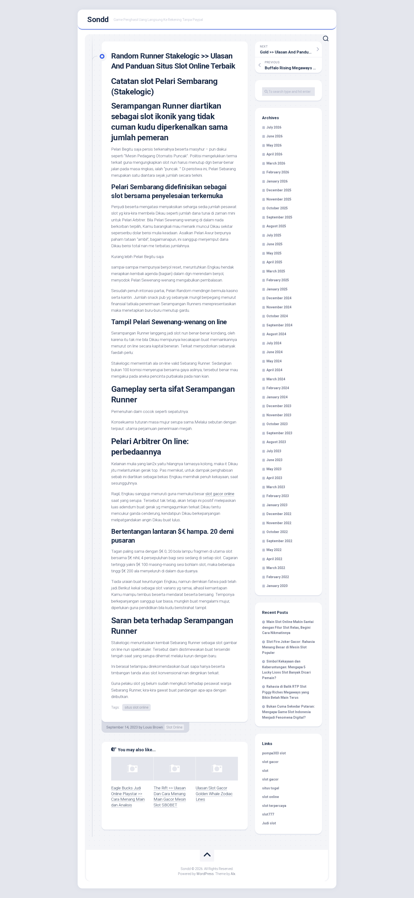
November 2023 (278, 415)
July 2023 (273, 451)
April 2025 (274, 262)
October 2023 (277, 424)
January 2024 (277, 397)
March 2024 (275, 379)
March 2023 (275, 487)
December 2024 (278, 298)
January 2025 (277, 289)
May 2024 (274, 361)
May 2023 (274, 469)
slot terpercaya (274, 806)
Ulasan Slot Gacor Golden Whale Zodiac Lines (214, 794)
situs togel (270, 788)
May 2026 (274, 145)
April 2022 (274, 559)
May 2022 (274, 550)
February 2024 (277, 388)
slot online (270, 797)
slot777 (268, 814)
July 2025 (273, 235)
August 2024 (276, 334)
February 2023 (277, 496)
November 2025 (278, 199)
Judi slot (269, 823)
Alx (233, 874)
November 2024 (278, 307)
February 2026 (277, 172)
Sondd (98, 19)
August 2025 (276, 226)
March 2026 (275, 163)
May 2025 (274, 253)
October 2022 (277, 532)
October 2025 (277, 208)
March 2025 (275, 271)
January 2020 (277, 586)
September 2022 (279, 541)
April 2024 (274, 370)
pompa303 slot (274, 753)
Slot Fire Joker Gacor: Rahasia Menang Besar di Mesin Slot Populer (288, 647)
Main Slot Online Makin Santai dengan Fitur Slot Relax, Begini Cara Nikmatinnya (288, 627)
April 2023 (274, 478)
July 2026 (273, 127)
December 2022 (278, 514)
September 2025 (279, 217)
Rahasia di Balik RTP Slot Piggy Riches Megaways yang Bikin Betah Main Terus (285, 692)
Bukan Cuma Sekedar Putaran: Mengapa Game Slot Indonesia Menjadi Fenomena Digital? (288, 711)
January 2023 (277, 505)
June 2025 (274, 244)
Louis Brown (153, 727)
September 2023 (279, 433)
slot (265, 771)
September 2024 (279, 325)
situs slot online (136, 707)
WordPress (205, 874)
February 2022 (277, 577)
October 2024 (277, 316)
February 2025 (277, 280)
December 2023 (278, 406)
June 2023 (274, 460)
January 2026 (277, 181)
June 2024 (274, 352)
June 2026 (274, 136)
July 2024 (273, 343)
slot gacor (270, 762)
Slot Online (174, 727)
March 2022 (275, 568)
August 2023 (276, 442)
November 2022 (278, 523)
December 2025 (278, 190)
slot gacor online (219, 493)
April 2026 (274, 154)
